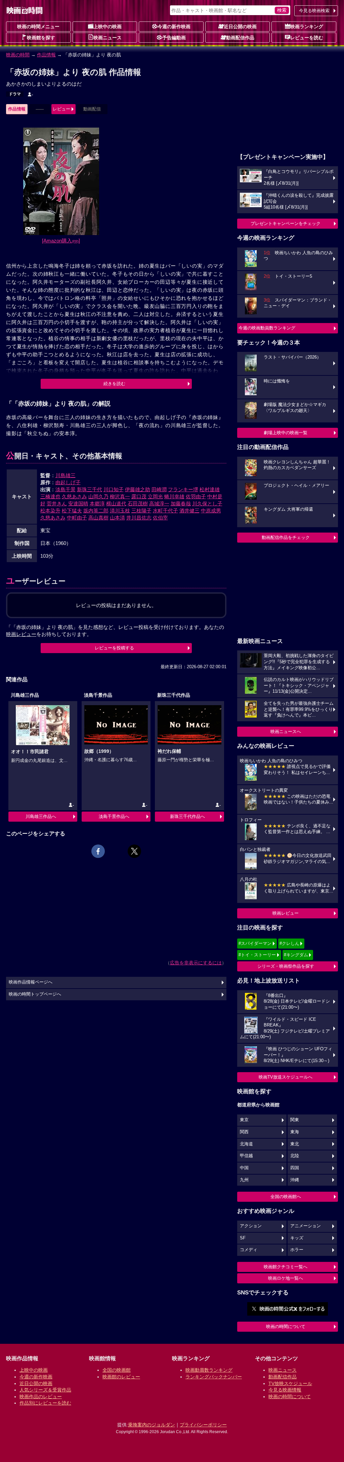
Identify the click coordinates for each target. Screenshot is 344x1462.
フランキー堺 (183, 489)
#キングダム (296, 954)
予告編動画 (174, 37)
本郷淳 (97, 503)
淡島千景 (65, 489)
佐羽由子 (196, 496)
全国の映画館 (116, 1370)
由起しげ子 (68, 482)
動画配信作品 (240, 37)
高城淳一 (159, 503)
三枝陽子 (141, 510)
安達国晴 (78, 503)
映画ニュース (107, 37)
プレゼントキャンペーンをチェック (285, 223)
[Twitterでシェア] (134, 851)
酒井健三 (189, 510)
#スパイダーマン (255, 943)
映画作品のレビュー (40, 1396)
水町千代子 (165, 510)
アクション (251, 1226)
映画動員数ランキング (208, 1370)
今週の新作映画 (174, 26)
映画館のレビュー (121, 1376)
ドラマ (15, 94)
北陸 (294, 1155)
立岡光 (155, 496)
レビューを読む (306, 37)
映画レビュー (285, 913)
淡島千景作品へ (114, 816)
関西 (244, 1132)
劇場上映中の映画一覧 (285, 432)
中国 (244, 1168)
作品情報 (46, 54)
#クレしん (289, 943)
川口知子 (113, 489)
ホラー (296, 1249)
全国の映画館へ (285, 1196)
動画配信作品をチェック (286, 537)
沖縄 (294, 1180)
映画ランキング (306, 26)
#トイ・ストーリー (257, 954)
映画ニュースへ (285, 731)
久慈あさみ (74, 496)
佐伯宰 (160, 517)
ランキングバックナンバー (213, 1376)
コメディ (248, 1249)
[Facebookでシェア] (98, 851)
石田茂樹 (138, 503)
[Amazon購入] (61, 240)
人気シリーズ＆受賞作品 (45, 1389)
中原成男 (211, 510)
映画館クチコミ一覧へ (285, 1266)
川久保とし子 (207, 503)
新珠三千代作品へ (187, 816)
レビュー (61, 108)
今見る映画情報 (284, 1389)
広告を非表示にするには (196, 962)
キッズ (296, 1238)
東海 (294, 1132)
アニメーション (305, 1226)
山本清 (117, 517)
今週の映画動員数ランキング (267, 327)
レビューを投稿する (114, 647)
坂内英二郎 (96, 510)
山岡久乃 (98, 496)
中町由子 (77, 517)
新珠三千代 (89, 489)
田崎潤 (159, 489)
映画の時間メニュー (38, 26)
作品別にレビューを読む (45, 1403)
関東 (294, 1119)
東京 (244, 1119)
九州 (244, 1180)
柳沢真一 (120, 496)
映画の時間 (18, 54)
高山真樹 (98, 517)
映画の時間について (285, 1326)
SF (243, 1238)
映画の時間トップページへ (35, 994)
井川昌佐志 (139, 517)
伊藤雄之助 (137, 489)
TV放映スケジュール (290, 1383)
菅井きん (57, 503)
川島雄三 (65, 475)
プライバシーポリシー (203, 1424)
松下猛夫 (72, 510)
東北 (294, 1144)
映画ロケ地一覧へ (285, 1278)
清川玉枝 (120, 510)
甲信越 (246, 1155)
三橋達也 (50, 496)
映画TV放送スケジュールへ (285, 1077)
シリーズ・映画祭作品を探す (285, 966)
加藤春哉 (181, 503)
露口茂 (138, 496)
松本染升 (50, 510)
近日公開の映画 (240, 26)
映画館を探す (41, 37)
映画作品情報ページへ (30, 982)
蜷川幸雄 (174, 496)
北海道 (246, 1144)
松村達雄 (210, 489)
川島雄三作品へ (41, 816)
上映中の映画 (107, 26)
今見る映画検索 (314, 10)
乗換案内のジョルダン (151, 1424)
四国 (294, 1168)
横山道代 (116, 503)
